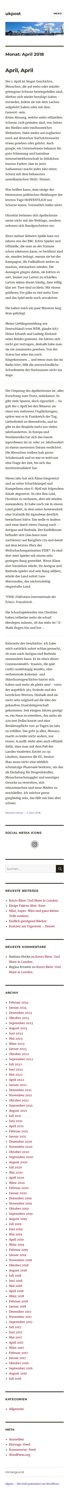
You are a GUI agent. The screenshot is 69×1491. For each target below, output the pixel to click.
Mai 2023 (15, 1038)
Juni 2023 (16, 1033)
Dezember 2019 (20, 1198)
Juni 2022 (16, 1069)
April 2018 (16, 1291)
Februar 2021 (18, 1131)
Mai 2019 (15, 1234)
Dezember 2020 (20, 1141)
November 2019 (20, 1203)
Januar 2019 (17, 1255)
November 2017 (20, 1317)
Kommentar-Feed (22, 1449)
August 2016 (18, 1373)
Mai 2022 (16, 1074)
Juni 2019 (16, 1229)
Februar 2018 (18, 1301)
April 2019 (16, 1239)
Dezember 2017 (20, 1311)
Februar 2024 (19, 1002)
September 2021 (21, 1105)
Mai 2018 (15, 1286)
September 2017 (20, 1322)
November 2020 (20, 1147)
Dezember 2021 (20, 1090)
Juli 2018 (15, 1275)
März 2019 (16, 1244)
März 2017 (16, 1347)
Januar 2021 (17, 1136)
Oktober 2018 (19, 1265)
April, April (19, 70)
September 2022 (21, 1059)
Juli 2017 (15, 1327)
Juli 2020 (15, 1167)
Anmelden (16, 1439)
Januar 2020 (18, 1193)
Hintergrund (14, 1472)
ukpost (13, 13)
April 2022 (16, 1080)
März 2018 (16, 1296)
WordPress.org (19, 1455)
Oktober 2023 (19, 1018)
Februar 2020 (19, 1188)
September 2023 (21, 1023)
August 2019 (18, 1219)
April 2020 (16, 1177)
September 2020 (21, 1157)
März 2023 (16, 1043)
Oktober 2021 (19, 1100)
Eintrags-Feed (19, 1444)
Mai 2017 (15, 1337)
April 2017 (16, 1342)
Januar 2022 (18, 1085)
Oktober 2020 (19, 1152)
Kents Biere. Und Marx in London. (34, 900)
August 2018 (18, 1270)
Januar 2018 (17, 1306)
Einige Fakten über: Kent (27, 905)
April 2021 (16, 1126)
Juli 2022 (15, 1064)
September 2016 (21, 1368)
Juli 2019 (15, 1224)
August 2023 (18, 1028)
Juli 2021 (15, 1116)
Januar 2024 (18, 1007)
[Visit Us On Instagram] (34, 844)
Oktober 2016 (19, 1363)
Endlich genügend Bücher (28, 921)
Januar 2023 (17, 1049)
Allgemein (16, 1409)
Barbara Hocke (14, 812)
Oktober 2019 (19, 1208)
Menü (58, 13)
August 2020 (18, 1162)
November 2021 (20, 1095)
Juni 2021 (15, 1121)
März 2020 (17, 1183)
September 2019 (21, 1214)
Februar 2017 (18, 1353)
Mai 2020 (16, 1172)
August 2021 (18, 1110)
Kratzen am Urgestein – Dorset (32, 926)
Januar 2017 (17, 1358)
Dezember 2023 (20, 1013)
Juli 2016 (15, 1378)
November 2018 (20, 1260)
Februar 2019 (18, 1250)
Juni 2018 (15, 1280)
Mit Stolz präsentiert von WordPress (38, 1483)
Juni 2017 (15, 1332)
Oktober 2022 (19, 1054)
